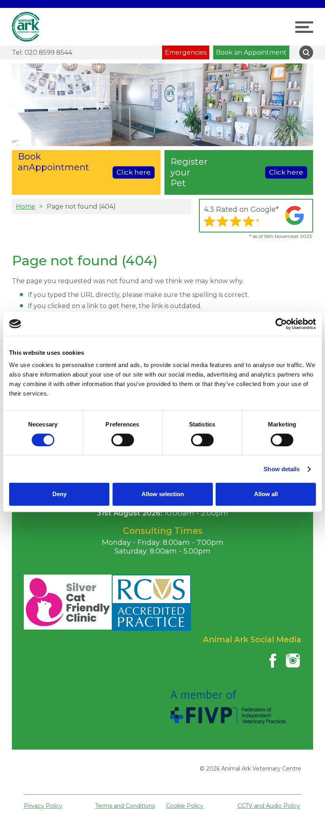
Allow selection (162, 494)
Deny (59, 494)
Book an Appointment (251, 52)
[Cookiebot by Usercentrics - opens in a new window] (281, 324)
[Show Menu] (304, 27)
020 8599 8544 (42, 52)
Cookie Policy (184, 805)
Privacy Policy (43, 805)
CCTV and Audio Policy (268, 805)
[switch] (122, 440)
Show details (282, 469)
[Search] (306, 52)
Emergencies (185, 52)
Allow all (266, 494)
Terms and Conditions (125, 805)
